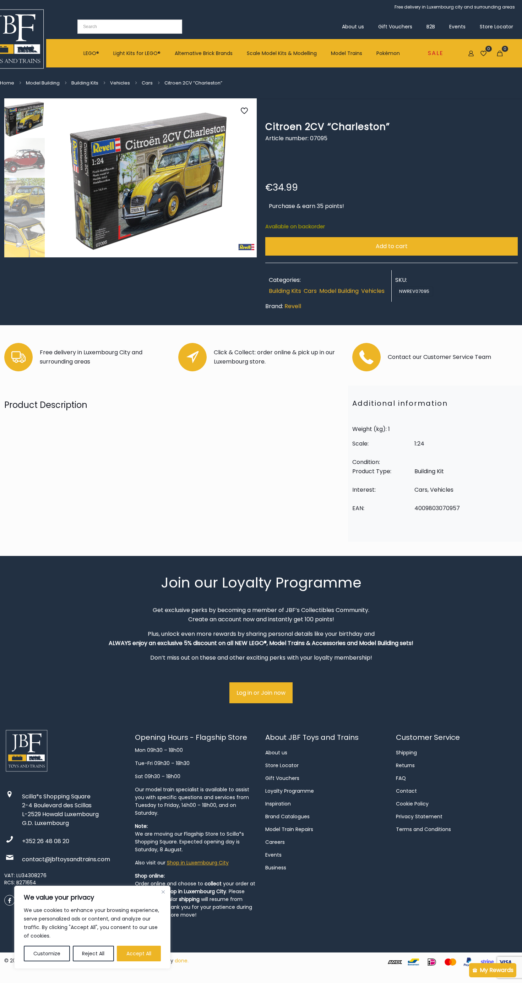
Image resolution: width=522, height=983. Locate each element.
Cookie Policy (412, 803)
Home (7, 83)
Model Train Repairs (289, 829)
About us (276, 752)
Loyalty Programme (289, 790)
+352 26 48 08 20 (45, 841)
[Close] (163, 892)
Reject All (93, 953)
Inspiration (278, 803)
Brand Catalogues (287, 816)
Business (275, 867)
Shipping (406, 752)
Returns (405, 765)
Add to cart (392, 246)
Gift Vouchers (282, 778)
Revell (292, 306)
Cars (147, 83)
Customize (46, 953)
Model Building (43, 83)
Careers (275, 842)
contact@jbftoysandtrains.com (66, 859)
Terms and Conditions (423, 829)
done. (182, 960)
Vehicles (120, 83)
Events (273, 854)
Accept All (138, 953)
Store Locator (282, 765)
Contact (406, 790)
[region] (92, 927)
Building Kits (84, 83)
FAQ (401, 778)
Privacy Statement (419, 816)
